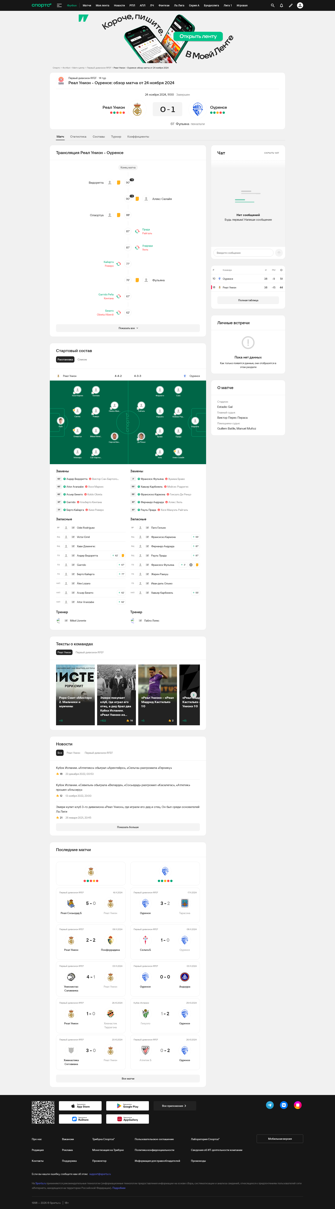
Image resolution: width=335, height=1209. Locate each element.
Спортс (56, 67)
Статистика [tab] (78, 136)
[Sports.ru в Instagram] (298, 1105)
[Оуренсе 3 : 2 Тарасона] (224, 112)
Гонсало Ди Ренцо (180, 494)
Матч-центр (78, 67)
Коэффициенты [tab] (138, 136)
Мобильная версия (280, 1138)
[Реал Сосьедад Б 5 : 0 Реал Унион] (124, 112)
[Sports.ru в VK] (284, 1105)
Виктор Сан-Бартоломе (106, 479)
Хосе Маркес (96, 486)
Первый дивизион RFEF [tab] (99, 753)
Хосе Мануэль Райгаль (174, 510)
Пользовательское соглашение (154, 1139)
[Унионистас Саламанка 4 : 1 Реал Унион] (117, 112)
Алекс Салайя (162, 199)
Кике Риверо (96, 510)
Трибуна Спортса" (103, 1139)
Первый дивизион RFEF (99, 67)
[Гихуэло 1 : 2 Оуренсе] (214, 112)
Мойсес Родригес (178, 486)
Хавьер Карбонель (152, 486)
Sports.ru (40, 1183)
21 (61, 817)
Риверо (109, 266)
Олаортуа (97, 215)
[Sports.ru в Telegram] (270, 1105)
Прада (146, 229)
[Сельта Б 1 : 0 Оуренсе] (220, 112)
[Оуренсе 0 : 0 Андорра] (217, 112)
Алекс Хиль (175, 502)
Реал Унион (114, 107)
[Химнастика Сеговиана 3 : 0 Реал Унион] (111, 112)
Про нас (37, 1139)
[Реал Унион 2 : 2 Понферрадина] (120, 112)
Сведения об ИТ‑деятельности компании (216, 1150)
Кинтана (109, 298)
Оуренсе (218, 107)
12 (61, 795)
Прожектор (99, 1161)
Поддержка (69, 1161)
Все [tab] (60, 753)
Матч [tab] (60, 136)
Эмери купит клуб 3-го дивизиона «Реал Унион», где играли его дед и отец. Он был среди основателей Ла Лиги (127, 809)
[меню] (59, 5)
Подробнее (118, 1188)
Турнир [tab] (116, 136)
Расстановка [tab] (65, 359)
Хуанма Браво (176, 479)
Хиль (145, 249)
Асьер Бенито (74, 494)
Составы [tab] (99, 136)
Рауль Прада (148, 510)
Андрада (147, 245)
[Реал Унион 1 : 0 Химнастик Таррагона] (114, 112)
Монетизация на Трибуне (108, 1150)
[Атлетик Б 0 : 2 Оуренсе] (211, 112)
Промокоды (198, 1161)
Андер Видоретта (76, 479)
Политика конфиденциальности (154, 1150)
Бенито (109, 310)
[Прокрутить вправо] (193, 695)
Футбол (66, 67)
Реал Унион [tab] (73, 753)
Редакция (38, 1150)
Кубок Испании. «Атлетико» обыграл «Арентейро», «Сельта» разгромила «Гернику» (114, 768)
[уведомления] (281, 5)
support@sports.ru (100, 1174)
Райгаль (147, 233)
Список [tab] (82, 359)
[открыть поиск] (273, 5)
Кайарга (109, 262)
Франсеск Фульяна (152, 479)
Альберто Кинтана (91, 502)
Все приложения (172, 1106)
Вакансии (68, 1139)
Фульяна (182, 124)
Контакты (38, 1161)
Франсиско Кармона (153, 494)
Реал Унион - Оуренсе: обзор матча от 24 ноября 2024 (141, 67)
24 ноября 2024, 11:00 (159, 94)
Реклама (67, 1150)
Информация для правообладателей (157, 1161)
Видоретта (96, 182)
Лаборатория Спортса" (205, 1139)
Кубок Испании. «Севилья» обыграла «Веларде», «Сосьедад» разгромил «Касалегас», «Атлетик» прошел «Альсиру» (123, 787)
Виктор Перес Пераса (232, 417)
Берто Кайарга (75, 510)
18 (61, 774)
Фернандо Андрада (152, 502)
